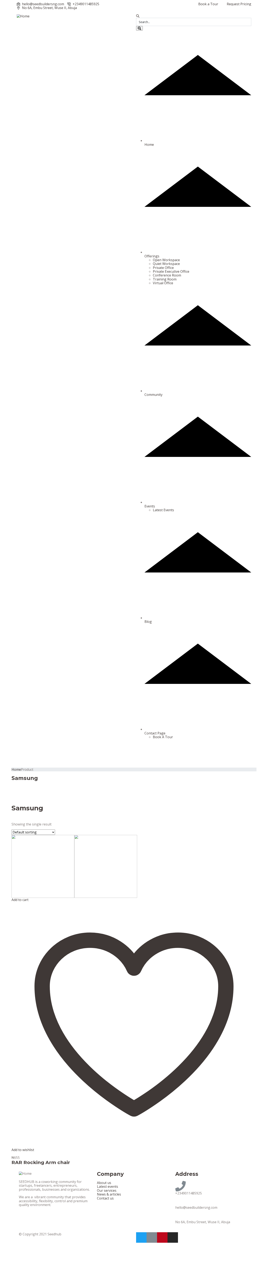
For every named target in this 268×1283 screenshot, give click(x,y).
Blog (148, 621)
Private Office (163, 267)
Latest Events (163, 510)
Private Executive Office (171, 271)
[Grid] (15, 818)
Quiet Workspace (166, 263)
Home (149, 144)
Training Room (165, 279)
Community (153, 394)
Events (149, 506)
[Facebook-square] (152, 1237)
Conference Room (167, 275)
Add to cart (20, 899)
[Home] (23, 16)
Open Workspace (166, 260)
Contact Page (154, 733)
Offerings (151, 256)
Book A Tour (163, 737)
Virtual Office (163, 283)
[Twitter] (141, 1237)
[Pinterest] (162, 1237)
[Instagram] (173, 1237)
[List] (23, 818)
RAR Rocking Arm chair (41, 1162)
